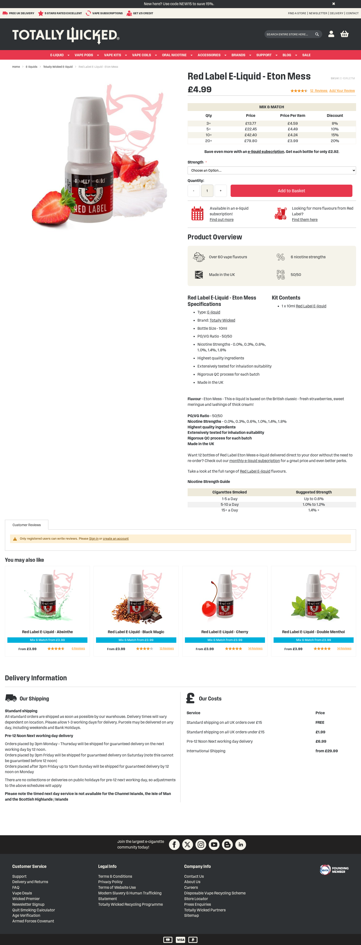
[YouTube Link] (214, 844)
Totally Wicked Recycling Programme (130, 904)
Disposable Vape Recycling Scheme (215, 893)
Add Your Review (342, 91)
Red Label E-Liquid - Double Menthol (313, 632)
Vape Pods (84, 55)
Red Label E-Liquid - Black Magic (136, 632)
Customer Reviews (27, 525)
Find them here (305, 220)
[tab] (26, 525)
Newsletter (318, 13)
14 (255, 648)
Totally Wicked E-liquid (58, 66)
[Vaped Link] (227, 844)
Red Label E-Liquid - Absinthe (47, 632)
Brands (238, 55)
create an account (116, 538)
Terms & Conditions (115, 876)
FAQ (15, 887)
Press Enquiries (197, 904)
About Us (192, 882)
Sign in (93, 538)
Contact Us (194, 876)
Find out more (222, 220)
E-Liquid (57, 55)
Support (264, 55)
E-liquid (213, 312)
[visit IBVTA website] (334, 870)
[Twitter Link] (187, 844)
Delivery (336, 13)
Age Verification (26, 915)
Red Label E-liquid (311, 306)
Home (16, 66)
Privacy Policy (110, 882)
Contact (352, 13)
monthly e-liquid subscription (254, 461)
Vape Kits (112, 55)
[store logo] (66, 34)
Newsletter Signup (28, 904)
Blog (287, 55)
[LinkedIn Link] (240, 844)
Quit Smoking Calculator (33, 910)
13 (167, 648)
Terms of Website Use (117, 887)
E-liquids (31, 66)
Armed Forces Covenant (33, 921)
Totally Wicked (222, 320)
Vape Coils (141, 55)
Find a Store (297, 13)
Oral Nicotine (174, 55)
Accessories (209, 55)
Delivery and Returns (30, 882)
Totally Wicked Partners (205, 910)
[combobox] (293, 34)
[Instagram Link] (200, 844)
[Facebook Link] (174, 844)
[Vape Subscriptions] (89, 13)
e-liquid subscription (266, 152)
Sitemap (191, 915)
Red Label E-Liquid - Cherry (224, 632)
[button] (331, 34)
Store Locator (196, 899)
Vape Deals (22, 893)
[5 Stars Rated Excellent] (41, 13)
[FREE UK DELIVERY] (5, 13)
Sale (306, 55)
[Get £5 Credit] (129, 13)
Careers (191, 887)
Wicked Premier (26, 899)
